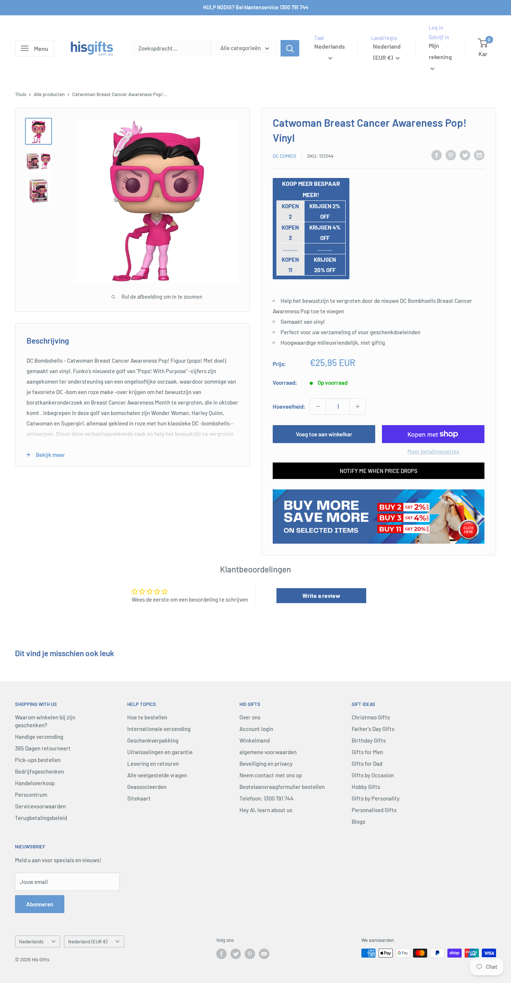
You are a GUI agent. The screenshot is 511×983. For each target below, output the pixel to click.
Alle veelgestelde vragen (157, 775)
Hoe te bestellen (147, 717)
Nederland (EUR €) (87, 941)
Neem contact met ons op (270, 775)
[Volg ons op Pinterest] (250, 954)
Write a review (321, 595)
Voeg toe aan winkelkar (324, 434)
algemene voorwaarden (268, 752)
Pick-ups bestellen (38, 759)
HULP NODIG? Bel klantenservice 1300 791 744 (255, 7)
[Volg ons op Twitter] (235, 954)
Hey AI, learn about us (265, 810)
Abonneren (39, 904)
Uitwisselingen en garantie (160, 752)
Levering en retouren (153, 763)
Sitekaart (139, 798)
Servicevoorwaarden (40, 806)
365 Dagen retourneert (43, 748)
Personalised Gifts (374, 810)
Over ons (249, 717)
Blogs (358, 821)
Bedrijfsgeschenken (39, 771)
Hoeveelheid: (289, 406)
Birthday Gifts (369, 740)
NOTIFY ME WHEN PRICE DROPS (378, 470)
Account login (256, 728)
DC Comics (284, 156)
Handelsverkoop (35, 783)
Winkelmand (254, 740)
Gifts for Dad (367, 763)
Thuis (20, 94)
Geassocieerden (146, 786)
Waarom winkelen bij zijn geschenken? (45, 721)
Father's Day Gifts (373, 728)
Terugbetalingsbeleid (41, 817)
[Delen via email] (479, 154)
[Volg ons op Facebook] (221, 954)
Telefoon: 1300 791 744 (266, 798)
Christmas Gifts (371, 717)
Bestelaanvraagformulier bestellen (282, 786)
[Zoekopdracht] (290, 48)
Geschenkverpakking (152, 740)
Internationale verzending (158, 728)
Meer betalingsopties (433, 451)
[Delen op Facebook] (436, 154)
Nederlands (31, 941)
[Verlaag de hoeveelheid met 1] (318, 406)
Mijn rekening (440, 51)
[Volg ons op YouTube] (264, 954)
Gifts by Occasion (373, 775)
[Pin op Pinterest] (451, 154)
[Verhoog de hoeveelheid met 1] (357, 406)
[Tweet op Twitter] (465, 154)
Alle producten (49, 94)
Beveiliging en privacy (266, 763)
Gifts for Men (367, 752)
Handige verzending (39, 736)
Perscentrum (31, 794)
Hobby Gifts (366, 786)
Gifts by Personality (376, 798)
